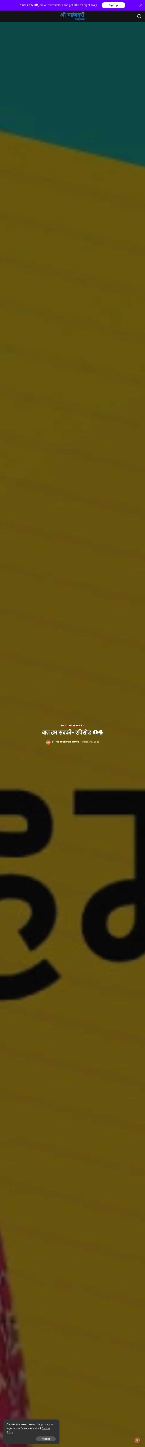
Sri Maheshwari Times (65, 741)
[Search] (139, 16)
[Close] (141, 5)
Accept (46, 1439)
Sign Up (113, 5)
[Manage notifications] (137, 1440)
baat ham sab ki (72, 725)
